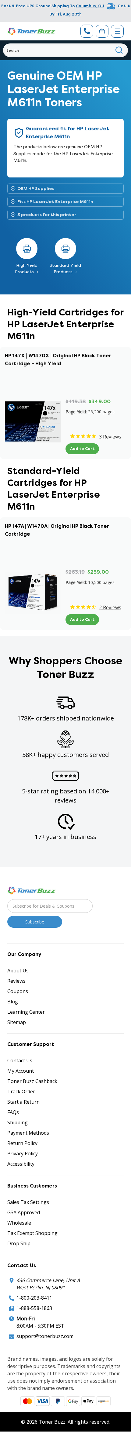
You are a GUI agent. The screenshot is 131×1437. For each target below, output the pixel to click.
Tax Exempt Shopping (32, 1233)
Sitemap (16, 1022)
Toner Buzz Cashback (32, 1081)
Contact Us (19, 1060)
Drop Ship (18, 1243)
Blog (12, 1001)
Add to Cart (82, 448)
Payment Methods (28, 1132)
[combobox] (65, 50)
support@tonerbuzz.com (44, 1336)
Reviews (16, 981)
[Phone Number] (86, 31)
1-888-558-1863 (34, 1308)
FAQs (13, 1112)
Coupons (17, 991)
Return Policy (22, 1143)
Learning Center (26, 1012)
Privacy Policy (22, 1153)
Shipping (17, 1122)
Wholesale (19, 1222)
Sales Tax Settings (28, 1202)
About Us (18, 970)
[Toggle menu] (117, 31)
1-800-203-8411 (34, 1297)
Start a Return (23, 1101)
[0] (102, 31)
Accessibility (20, 1163)
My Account (20, 1070)
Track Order (21, 1091)
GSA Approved (23, 1212)
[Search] (119, 50)
